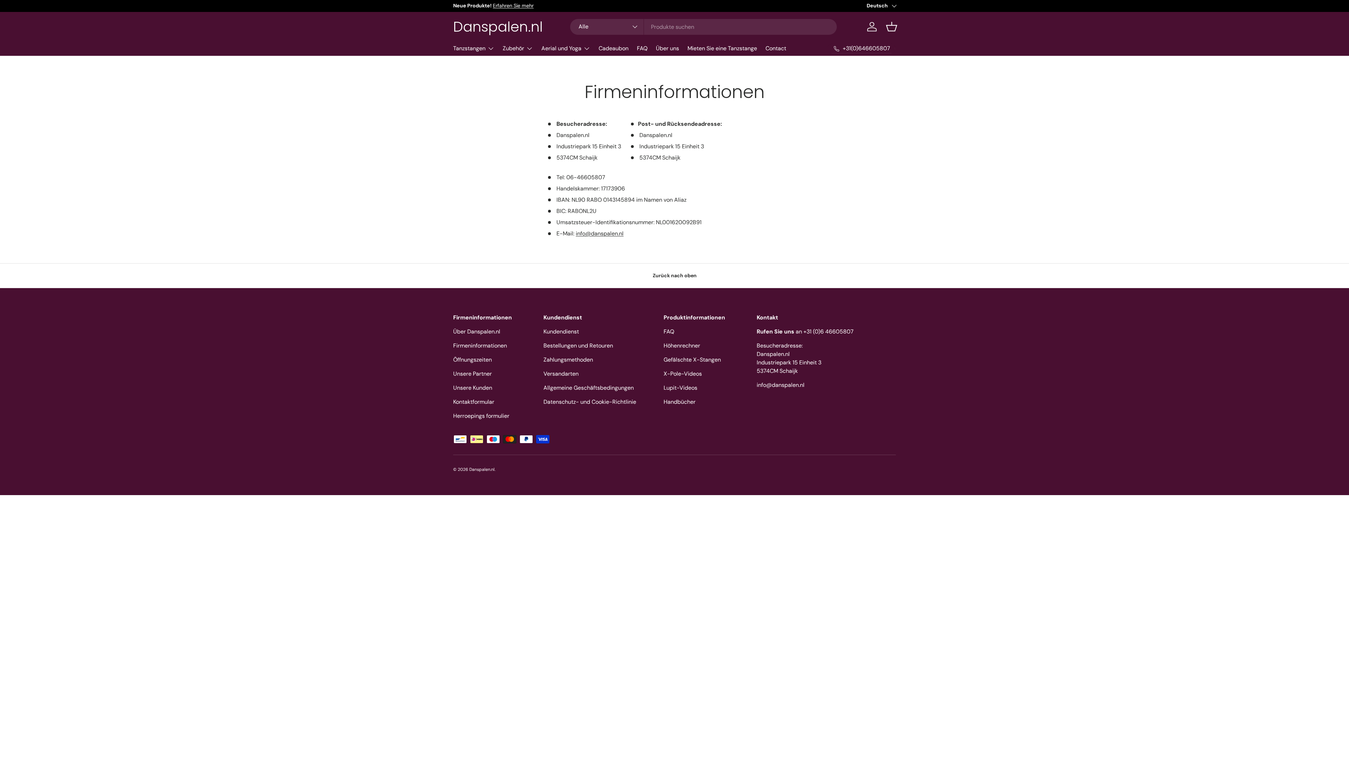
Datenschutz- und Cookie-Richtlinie (589, 402)
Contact (775, 48)
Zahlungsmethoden (568, 359)
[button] (891, 26)
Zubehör (513, 48)
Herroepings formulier (481, 416)
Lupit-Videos (680, 387)
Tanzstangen (469, 48)
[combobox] (703, 27)
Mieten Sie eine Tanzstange (722, 48)
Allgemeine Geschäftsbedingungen (588, 387)
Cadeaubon (613, 48)
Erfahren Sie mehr (513, 5)
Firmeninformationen (480, 345)
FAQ (642, 48)
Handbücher (680, 402)
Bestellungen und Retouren (578, 345)
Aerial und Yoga (561, 48)
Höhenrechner (682, 345)
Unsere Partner (472, 373)
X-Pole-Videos (683, 373)
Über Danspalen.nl (476, 331)
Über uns (667, 48)
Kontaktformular (473, 402)
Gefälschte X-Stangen (692, 359)
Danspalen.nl (482, 469)
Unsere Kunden (472, 387)
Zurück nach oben (675, 275)
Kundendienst (561, 331)
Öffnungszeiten (472, 359)
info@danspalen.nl (600, 233)
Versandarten (561, 373)
